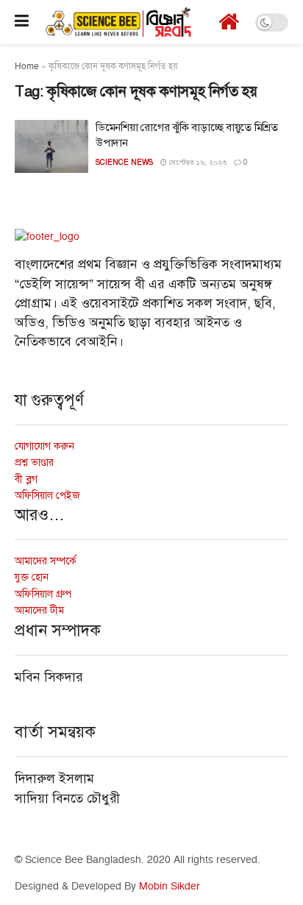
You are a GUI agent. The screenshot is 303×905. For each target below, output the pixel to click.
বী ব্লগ (26, 479)
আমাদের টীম (39, 610)
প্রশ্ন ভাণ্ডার (34, 462)
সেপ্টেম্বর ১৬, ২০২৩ (197, 162)
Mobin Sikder (169, 886)
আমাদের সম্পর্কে (45, 561)
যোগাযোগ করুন (44, 446)
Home (27, 66)
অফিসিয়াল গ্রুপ (43, 594)
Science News (124, 162)
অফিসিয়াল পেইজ (47, 496)
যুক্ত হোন (32, 577)
